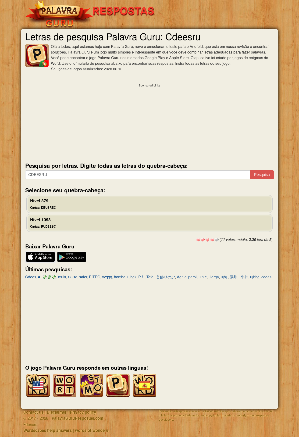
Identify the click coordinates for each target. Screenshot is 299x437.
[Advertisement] (149, 122)
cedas (266, 276)
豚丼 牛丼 (239, 276)
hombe (119, 276)
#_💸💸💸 (47, 276)
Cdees (30, 276)
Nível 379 (43, 204)
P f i (141, 276)
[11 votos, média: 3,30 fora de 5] (198, 240)
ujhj (224, 276)
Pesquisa (262, 175)
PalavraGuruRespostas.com (77, 418)
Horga (214, 276)
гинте (72, 276)
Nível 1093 (43, 223)
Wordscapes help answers (47, 430)
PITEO (94, 276)
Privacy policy (83, 412)
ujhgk (131, 276)
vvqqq (107, 276)
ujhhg (255, 276)
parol (192, 276)
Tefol (150, 276)
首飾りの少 (165, 276)
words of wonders (91, 430)
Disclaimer (57, 412)
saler (83, 276)
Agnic (181, 276)
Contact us (33, 412)
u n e (203, 276)
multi (62, 276)
